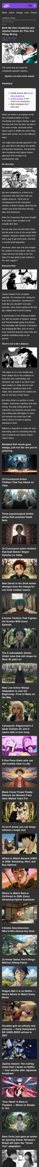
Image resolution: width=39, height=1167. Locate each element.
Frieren (34, 12)
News (4, 12)
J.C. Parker (12, 40)
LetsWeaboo (6, 18)
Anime (11, 12)
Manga (19, 12)
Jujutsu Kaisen (16, 98)
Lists (27, 12)
